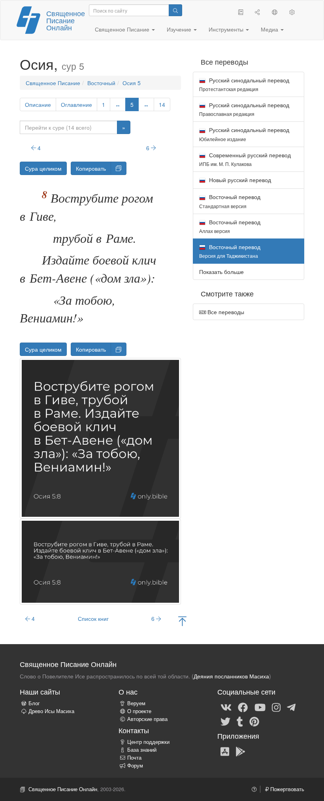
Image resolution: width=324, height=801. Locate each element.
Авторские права (147, 719)
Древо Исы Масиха (51, 711)
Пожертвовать (286, 789)
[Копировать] (118, 168)
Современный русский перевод (245, 159)
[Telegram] (291, 707)
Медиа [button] (270, 29)
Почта (134, 757)
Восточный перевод (229, 201)
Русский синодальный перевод (244, 84)
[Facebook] (243, 707)
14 (162, 104)
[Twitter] (225, 721)
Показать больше (221, 272)
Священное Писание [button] (123, 29)
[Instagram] (276, 707)
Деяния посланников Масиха (231, 676)
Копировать (91, 168)
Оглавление (76, 104)
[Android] (240, 751)
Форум (135, 765)
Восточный (101, 83)
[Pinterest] (254, 721)
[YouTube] (260, 707)
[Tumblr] (240, 721)
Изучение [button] (180, 29)
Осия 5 (131, 83)
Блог (34, 703)
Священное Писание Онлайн (65, 20)
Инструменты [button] (227, 29)
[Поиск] (175, 10)
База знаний (141, 749)
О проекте (139, 711)
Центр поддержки (148, 741)
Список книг (93, 618)
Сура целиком (43, 168)
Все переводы (225, 312)
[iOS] (224, 751)
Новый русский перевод (239, 180)
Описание (38, 104)
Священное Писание (53, 83)
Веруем (136, 703)
